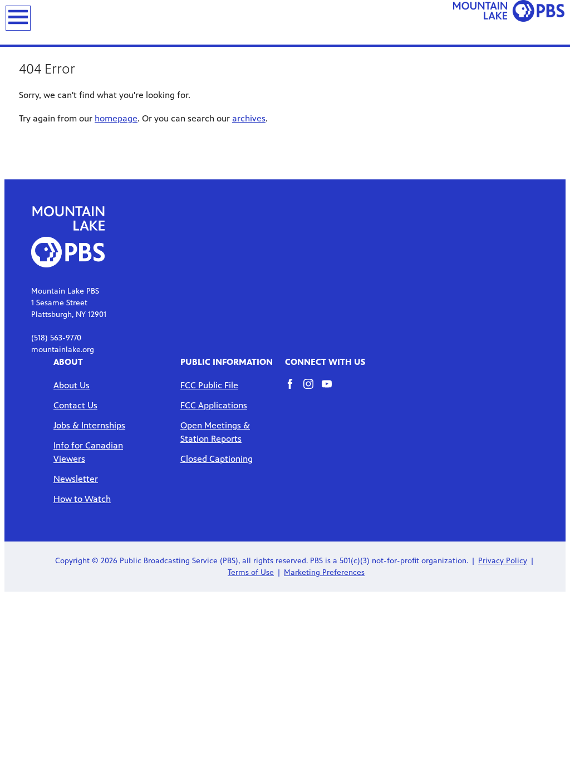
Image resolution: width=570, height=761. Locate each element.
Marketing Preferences (324, 572)
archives (249, 118)
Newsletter (75, 479)
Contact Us (75, 405)
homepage (116, 118)
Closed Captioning (216, 458)
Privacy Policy (502, 560)
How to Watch (82, 499)
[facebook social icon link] (294, 389)
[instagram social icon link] (312, 389)
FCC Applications (213, 405)
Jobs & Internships (89, 425)
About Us (71, 385)
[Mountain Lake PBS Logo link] (509, 20)
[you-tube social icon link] (331, 389)
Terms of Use (251, 572)
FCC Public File (209, 385)
